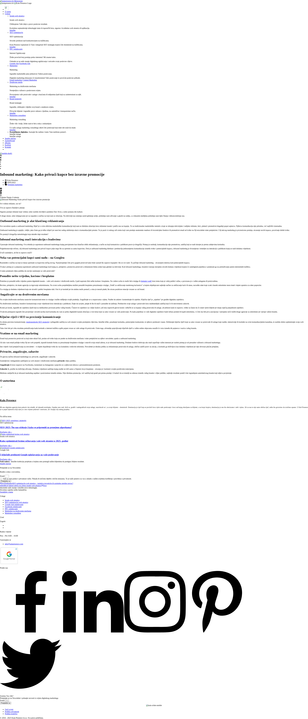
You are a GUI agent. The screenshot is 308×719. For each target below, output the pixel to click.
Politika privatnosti (12, 712)
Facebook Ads (24, 63)
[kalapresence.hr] (11, 1)
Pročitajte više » (6, 432)
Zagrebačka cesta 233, (13, 525)
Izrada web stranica (17, 16)
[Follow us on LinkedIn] (93, 632)
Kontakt (8, 147)
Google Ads (14, 63)
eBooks (8, 143)
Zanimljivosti (10, 141)
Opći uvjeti (9, 709)
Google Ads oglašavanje (14, 505)
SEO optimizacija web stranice (16, 502)
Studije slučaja (10, 138)
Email (2, 476)
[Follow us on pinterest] (217, 632)
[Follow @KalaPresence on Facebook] (31, 632)
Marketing (13, 66)
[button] (154, 189)
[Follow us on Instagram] (155, 632)
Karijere (8, 145)
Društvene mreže (16, 82)
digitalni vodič (146, 281)
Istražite (13, 30)
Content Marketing (30, 80)
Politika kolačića (11, 714)
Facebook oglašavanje (13, 507)
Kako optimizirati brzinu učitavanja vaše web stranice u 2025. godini (34, 441)
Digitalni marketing (15, 185)
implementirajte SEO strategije (37, 322)
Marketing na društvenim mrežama (18, 511)
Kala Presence (8, 400)
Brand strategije (16, 99)
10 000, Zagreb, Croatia (14, 528)
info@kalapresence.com (14, 544)
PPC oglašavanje (16, 49)
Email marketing (16, 80)
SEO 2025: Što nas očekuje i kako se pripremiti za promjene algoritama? (36, 427)
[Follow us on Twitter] (31, 694)
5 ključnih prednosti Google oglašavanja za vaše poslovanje (29, 454)
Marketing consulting (18, 115)
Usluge (7, 14)
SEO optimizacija (16, 32)
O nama (8, 12)
